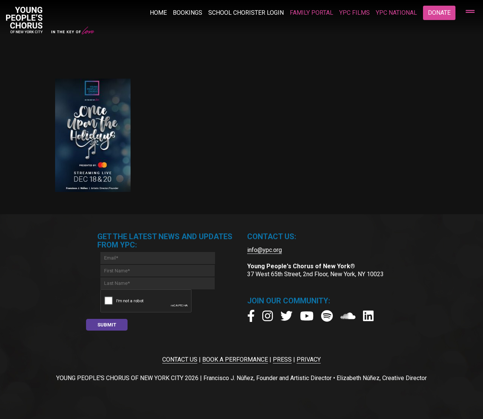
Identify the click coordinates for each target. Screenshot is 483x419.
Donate (439, 12)
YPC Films (354, 12)
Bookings (187, 12)
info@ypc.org (264, 250)
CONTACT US (179, 359)
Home (158, 12)
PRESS (282, 359)
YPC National (396, 12)
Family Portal (311, 12)
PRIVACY (309, 359)
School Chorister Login (246, 12)
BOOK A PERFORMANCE (235, 359)
